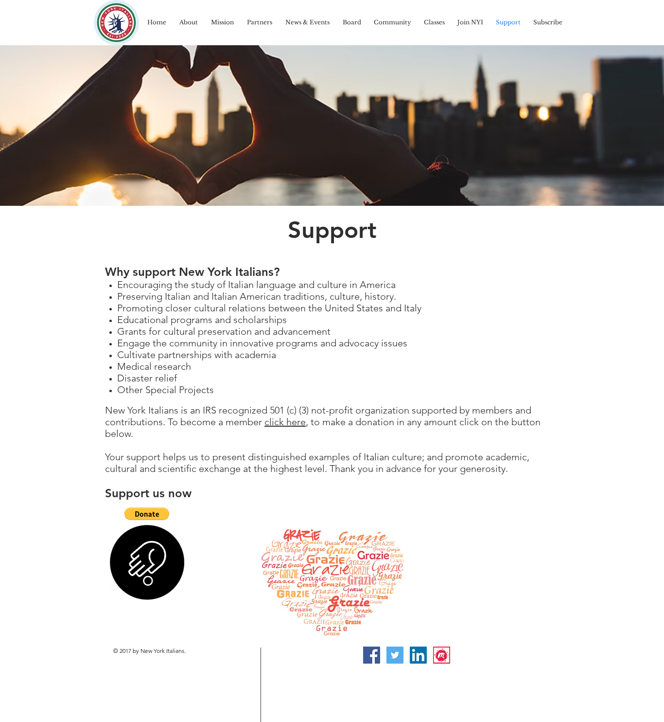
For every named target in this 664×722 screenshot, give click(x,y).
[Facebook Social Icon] (371, 655)
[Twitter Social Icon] (394, 655)
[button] (146, 513)
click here (285, 422)
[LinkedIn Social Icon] (418, 655)
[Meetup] (441, 655)
